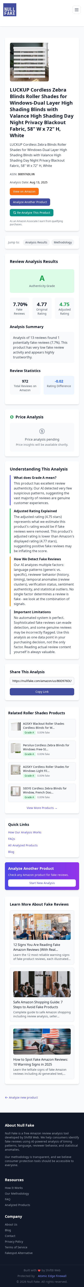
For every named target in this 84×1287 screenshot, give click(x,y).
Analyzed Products (17, 1205)
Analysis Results (36, 242)
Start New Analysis (42, 883)
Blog (11, 852)
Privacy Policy (14, 1241)
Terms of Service (16, 1247)
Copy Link (42, 692)
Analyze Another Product (30, 202)
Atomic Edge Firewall (52, 1276)
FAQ (7, 1199)
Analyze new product (23, 1097)
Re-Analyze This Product (33, 212)
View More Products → (42, 808)
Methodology (63, 242)
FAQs (11, 839)
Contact (10, 1236)
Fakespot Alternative (19, 1253)
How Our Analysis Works (24, 832)
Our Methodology (17, 1193)
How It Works (14, 1188)
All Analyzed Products (23, 845)
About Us (11, 1224)
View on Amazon (24, 191)
